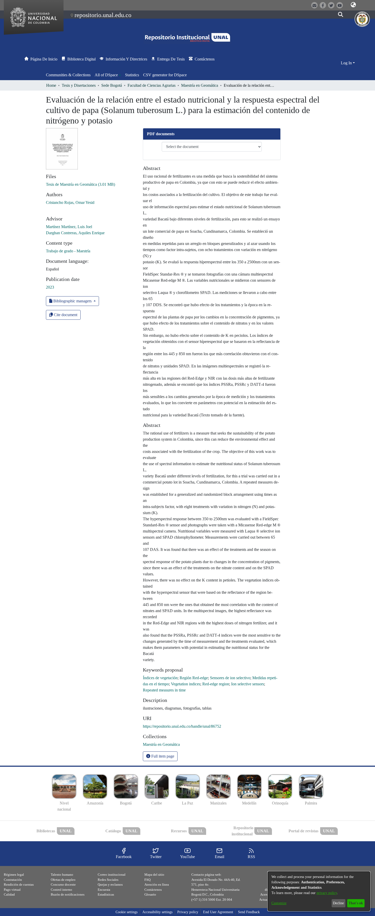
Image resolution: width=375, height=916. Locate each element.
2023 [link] (50, 287)
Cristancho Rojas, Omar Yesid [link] (70, 202)
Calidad (9, 894)
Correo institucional (112, 874)
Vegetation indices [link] (185, 684)
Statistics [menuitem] (132, 75)
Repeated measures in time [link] (164, 690)
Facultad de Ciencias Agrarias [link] (152, 85)
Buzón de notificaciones (67, 894)
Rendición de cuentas (19, 884)
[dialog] (319, 891)
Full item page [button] (162, 756)
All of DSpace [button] (106, 75)
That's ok (355, 903)
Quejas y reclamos (110, 884)
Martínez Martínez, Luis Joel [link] (69, 227)
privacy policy (327, 893)
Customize (278, 903)
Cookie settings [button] (127, 912)
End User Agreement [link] (218, 912)
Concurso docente (63, 884)
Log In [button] (347, 63)
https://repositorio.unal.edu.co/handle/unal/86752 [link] (182, 726)
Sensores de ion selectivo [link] (230, 678)
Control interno (61, 890)
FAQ (147, 880)
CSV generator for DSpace (165, 75)
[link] (80, 184)
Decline (338, 903)
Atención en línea (156, 884)
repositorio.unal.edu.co (102, 15)
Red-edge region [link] (215, 684)
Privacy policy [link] (187, 912)
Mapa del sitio (154, 874)
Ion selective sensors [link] (247, 684)
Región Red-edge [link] (194, 678)
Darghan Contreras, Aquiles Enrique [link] (75, 233)
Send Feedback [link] (249, 912)
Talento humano (62, 874)
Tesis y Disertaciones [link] (79, 85)
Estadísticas (106, 894)
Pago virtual (12, 890)
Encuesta (104, 890)
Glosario (150, 894)
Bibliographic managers (72, 301)
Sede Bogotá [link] (111, 85)
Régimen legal (14, 874)
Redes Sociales (108, 880)
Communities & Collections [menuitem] (68, 75)
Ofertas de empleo (63, 880)
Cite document (65, 315)
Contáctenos (153, 890)
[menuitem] (108, 75)
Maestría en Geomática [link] (199, 85)
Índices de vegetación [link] (160, 678)
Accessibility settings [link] (157, 912)
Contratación (13, 880)
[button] (353, 5)
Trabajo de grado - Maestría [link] (68, 251)
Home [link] (51, 85)
